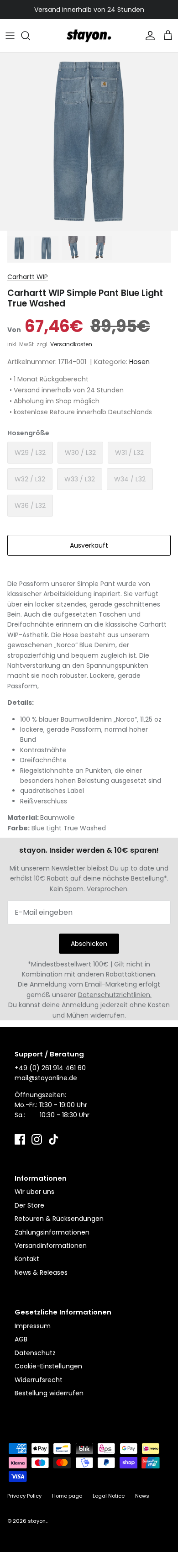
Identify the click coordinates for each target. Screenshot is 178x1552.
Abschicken (89, 943)
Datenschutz (35, 1352)
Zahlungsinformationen (52, 1232)
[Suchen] (30, 36)
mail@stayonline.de (46, 1077)
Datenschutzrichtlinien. (115, 994)
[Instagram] (36, 1139)
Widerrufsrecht (39, 1379)
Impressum (33, 1325)
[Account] (148, 36)
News (142, 1495)
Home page (67, 1495)
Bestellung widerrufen (49, 1393)
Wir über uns (34, 1191)
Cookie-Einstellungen (48, 1366)
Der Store (29, 1205)
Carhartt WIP (27, 276)
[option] (89, 142)
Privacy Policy (24, 1495)
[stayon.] (89, 36)
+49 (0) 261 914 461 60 (50, 1067)
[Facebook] (20, 1139)
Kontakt (27, 1258)
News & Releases (41, 1272)
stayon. (37, 1521)
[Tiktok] (53, 1139)
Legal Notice (109, 1495)
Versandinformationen (51, 1245)
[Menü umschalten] (10, 36)
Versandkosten (71, 344)
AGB (21, 1339)
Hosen (139, 361)
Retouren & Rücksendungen (59, 1218)
